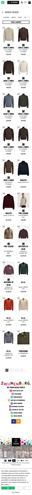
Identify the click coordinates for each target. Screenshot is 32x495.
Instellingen (17, 492)
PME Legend (23, 213)
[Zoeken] (22, 2)
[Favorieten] (25, 2)
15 (21, 370)
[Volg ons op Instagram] (18, 421)
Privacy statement (25, 463)
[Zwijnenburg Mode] (16, 442)
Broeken (14, 17)
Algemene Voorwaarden (11, 463)
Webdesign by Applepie (16, 464)
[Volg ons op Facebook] (13, 421)
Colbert (20, 17)
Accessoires (6, 17)
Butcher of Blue (23, 247)
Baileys (23, 180)
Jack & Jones (8, 47)
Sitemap (4, 463)
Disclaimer (19, 463)
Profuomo (23, 351)
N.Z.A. (23, 282)
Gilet (25, 17)
